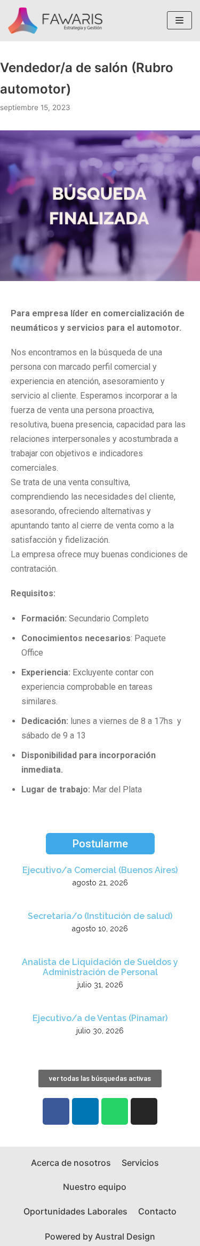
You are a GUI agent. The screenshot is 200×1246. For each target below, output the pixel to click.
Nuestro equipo (94, 1186)
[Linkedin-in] (85, 1111)
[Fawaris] (55, 20)
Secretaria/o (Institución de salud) (100, 916)
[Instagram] (144, 1111)
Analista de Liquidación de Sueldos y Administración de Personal (100, 967)
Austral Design (125, 1236)
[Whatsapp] (114, 1111)
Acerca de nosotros (71, 1162)
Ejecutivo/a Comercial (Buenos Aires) (100, 870)
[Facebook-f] (56, 1111)
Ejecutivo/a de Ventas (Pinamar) (100, 1018)
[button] (100, 843)
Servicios (140, 1162)
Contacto (157, 1211)
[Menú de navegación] (179, 20)
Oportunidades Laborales (75, 1211)
